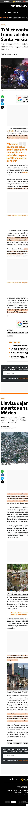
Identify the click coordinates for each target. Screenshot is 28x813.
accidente (10, 131)
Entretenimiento (18, 792)
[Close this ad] (27, 805)
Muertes (10, 335)
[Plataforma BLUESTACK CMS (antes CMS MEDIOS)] (13, 801)
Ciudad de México (12, 332)
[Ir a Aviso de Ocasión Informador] (7, 0)
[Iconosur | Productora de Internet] (7, 801)
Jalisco (10, 790)
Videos (9, 12)
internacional (24, 790)
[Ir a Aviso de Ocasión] (14, 778)
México (3, 25)
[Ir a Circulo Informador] (16, 0)
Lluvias (10, 743)
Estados (21, 332)
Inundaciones (17, 743)
